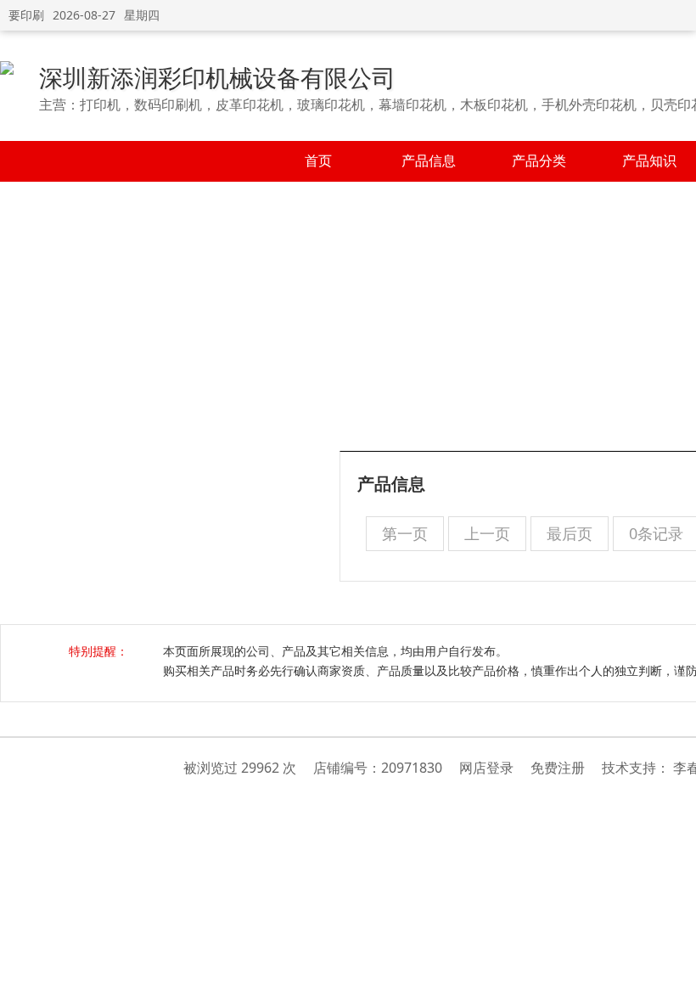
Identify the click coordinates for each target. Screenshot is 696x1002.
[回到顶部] (674, 980)
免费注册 (557, 767)
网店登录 (486, 767)
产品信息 (428, 160)
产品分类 (539, 160)
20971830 (411, 767)
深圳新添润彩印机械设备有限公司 (217, 77)
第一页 (405, 533)
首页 (318, 160)
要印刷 (26, 15)
